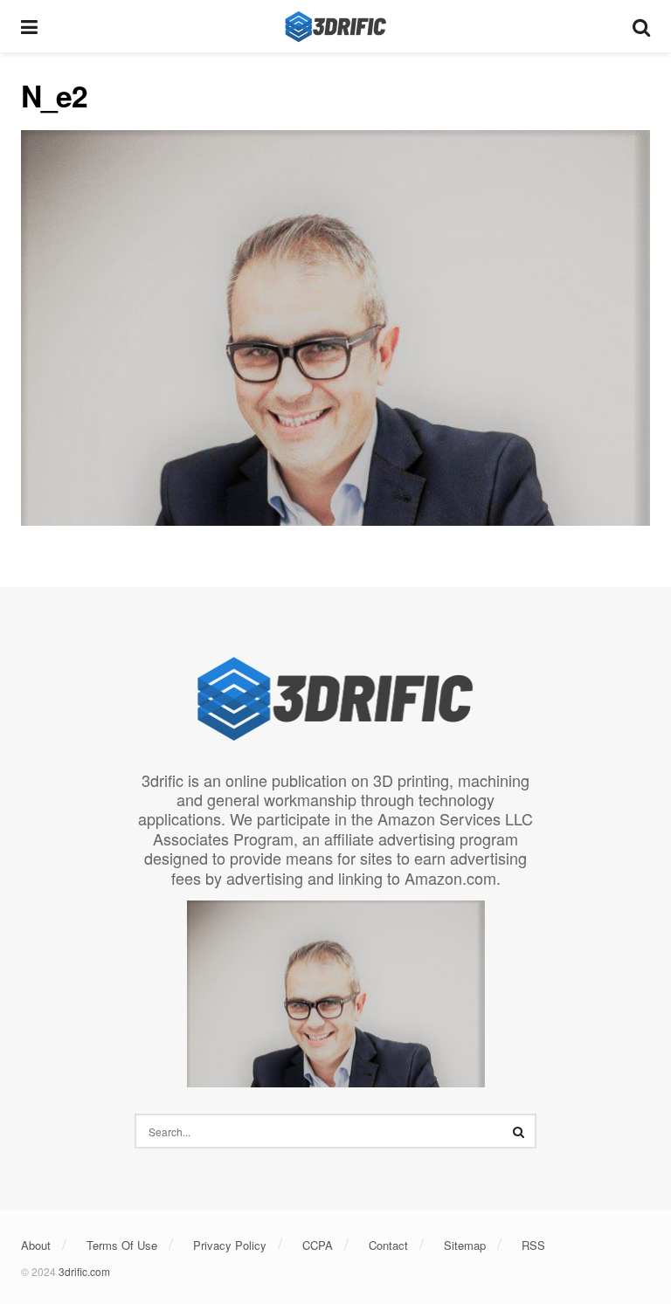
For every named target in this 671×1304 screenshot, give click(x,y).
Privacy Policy (229, 1245)
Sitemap (465, 1245)
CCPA (317, 1245)
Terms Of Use (121, 1245)
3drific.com (84, 1271)
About (36, 1245)
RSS (533, 1245)
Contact (388, 1245)
